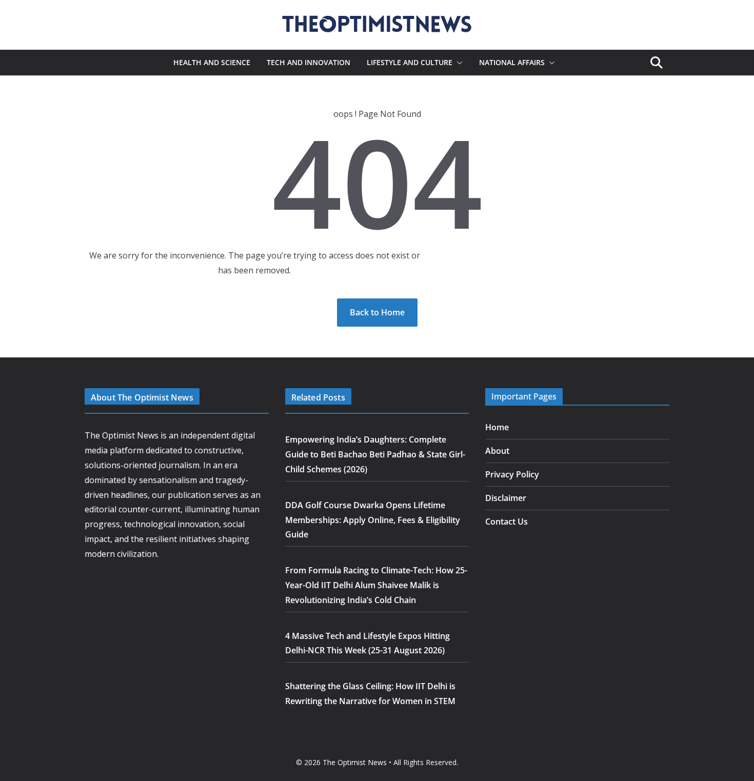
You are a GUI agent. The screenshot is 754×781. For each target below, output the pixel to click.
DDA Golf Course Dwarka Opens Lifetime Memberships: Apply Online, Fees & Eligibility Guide (372, 519)
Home (497, 427)
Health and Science (211, 62)
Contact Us (506, 521)
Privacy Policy (512, 474)
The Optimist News (355, 762)
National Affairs (512, 62)
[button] (457, 62)
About (497, 450)
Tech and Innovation (308, 62)
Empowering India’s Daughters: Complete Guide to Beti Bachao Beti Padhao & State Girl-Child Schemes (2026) (375, 454)
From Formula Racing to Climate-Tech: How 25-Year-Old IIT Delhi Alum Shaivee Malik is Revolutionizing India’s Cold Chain (376, 585)
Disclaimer (505, 498)
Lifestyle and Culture (409, 62)
